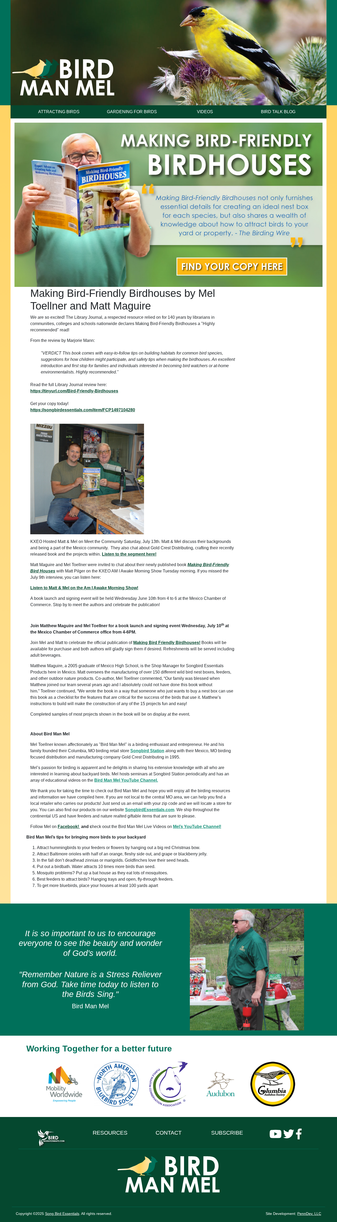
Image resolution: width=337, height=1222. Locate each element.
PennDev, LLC (309, 1213)
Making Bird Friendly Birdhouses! (166, 642)
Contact (169, 1133)
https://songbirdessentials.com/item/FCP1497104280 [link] (82, 410)
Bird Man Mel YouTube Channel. (126, 780)
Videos (205, 111)
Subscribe (227, 1133)
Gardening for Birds (132, 111)
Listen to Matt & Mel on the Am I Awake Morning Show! (84, 588)
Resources (110, 1133)
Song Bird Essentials (62, 1213)
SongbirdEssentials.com (149, 809)
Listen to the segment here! (129, 554)
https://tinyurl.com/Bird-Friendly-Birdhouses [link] (74, 391)
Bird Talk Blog (278, 111)
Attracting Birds (59, 111)
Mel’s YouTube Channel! (197, 826)
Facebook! (69, 826)
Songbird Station (147, 751)
